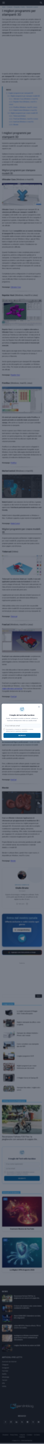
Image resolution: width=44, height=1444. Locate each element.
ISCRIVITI (22, 735)
